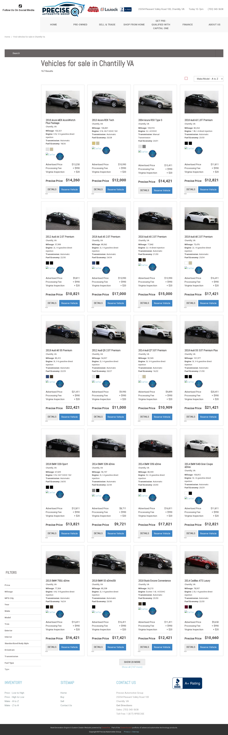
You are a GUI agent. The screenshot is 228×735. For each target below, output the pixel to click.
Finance (188, 24)
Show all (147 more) (132, 667)
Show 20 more (132, 662)
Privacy (127, 732)
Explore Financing (46, 193)
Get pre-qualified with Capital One (161, 25)
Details (52, 189)
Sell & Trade (107, 24)
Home (53, 24)
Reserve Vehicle (69, 189)
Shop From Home (134, 24)
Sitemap (135, 732)
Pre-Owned (80, 24)
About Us (214, 24)
